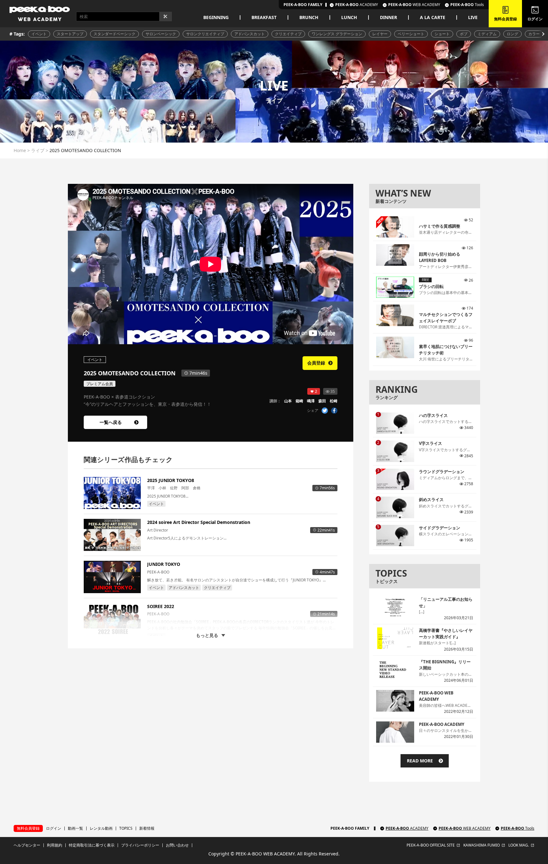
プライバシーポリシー (140, 845)
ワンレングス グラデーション (337, 34)
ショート (442, 34)
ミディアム (487, 34)
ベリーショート (411, 34)
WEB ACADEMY (414, 4)
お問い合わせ (177, 845)
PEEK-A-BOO (407, 828)
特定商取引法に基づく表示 (91, 845)
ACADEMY (356, 4)
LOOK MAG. (518, 845)
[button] (542, 34)
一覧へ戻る (111, 422)
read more (420, 761)
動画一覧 (75, 828)
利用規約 (54, 845)
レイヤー (380, 34)
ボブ (463, 34)
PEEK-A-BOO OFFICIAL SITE (431, 845)
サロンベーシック (161, 34)
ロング (512, 34)
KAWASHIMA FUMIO (481, 845)
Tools (467, 4)
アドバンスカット (249, 34)
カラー (534, 34)
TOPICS (126, 828)
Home (20, 150)
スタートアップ (70, 34)
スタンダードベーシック (114, 34)
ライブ (37, 150)
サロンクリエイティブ (205, 34)
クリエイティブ (288, 34)
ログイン (53, 828)
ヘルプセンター (27, 845)
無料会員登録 (28, 828)
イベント (39, 34)
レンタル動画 (101, 828)
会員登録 (316, 363)
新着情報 (146, 828)
